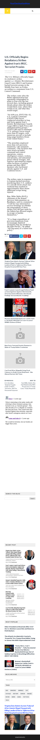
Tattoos (26, 697)
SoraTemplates (20, 737)
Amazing (13, 690)
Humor (23, 693)
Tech (7, 700)
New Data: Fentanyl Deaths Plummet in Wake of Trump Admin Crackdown (18, 346)
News (6, 236)
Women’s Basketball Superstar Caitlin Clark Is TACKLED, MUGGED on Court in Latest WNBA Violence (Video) (19, 320)
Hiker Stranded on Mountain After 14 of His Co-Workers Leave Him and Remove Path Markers (19, 629)
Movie (7, 697)
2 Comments (8, 72)
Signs (19, 697)
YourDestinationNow (20, 3)
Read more (14, 562)
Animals (20, 690)
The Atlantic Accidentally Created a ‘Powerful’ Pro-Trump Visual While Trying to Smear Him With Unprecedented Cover (20, 638)
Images (29, 693)
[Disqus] (20, 420)
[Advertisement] (20, 35)
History (15, 693)
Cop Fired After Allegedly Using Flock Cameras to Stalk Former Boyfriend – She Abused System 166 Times (19, 372)
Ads (7, 690)
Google (8, 693)
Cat (27, 690)
